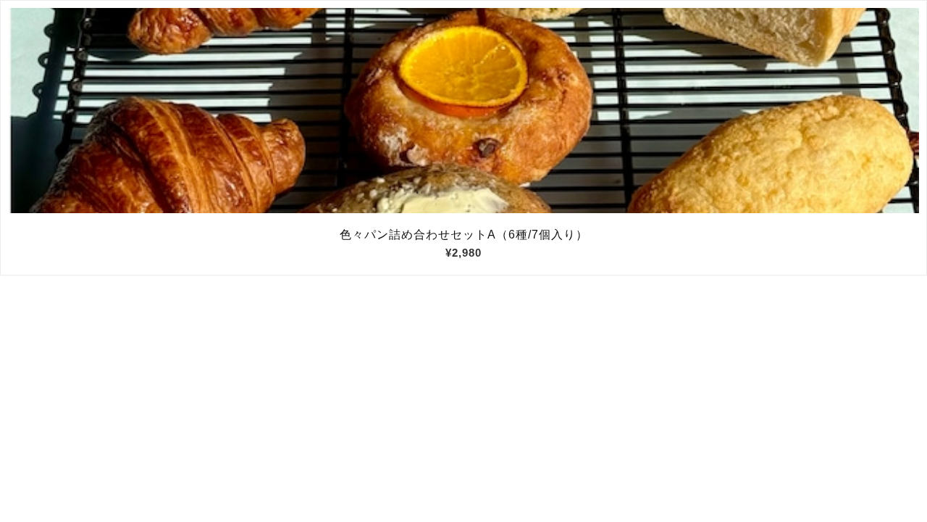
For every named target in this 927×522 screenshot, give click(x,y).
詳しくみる (463, 111)
